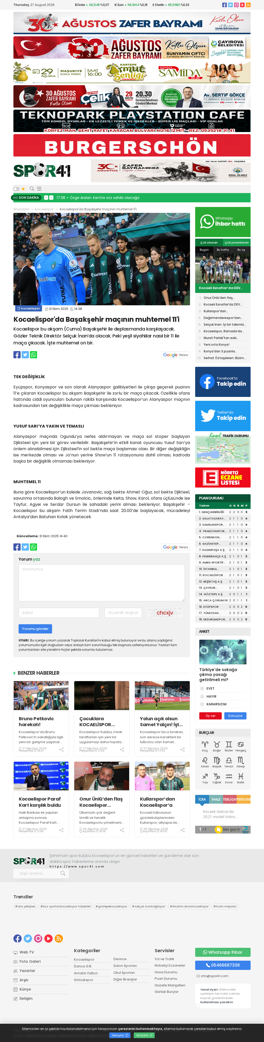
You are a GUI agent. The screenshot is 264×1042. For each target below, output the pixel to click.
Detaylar (118, 1035)
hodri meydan (224, 906)
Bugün (204, 250)
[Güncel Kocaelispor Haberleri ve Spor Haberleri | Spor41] (41, 169)
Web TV (26, 952)
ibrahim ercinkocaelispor (189, 906)
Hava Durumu (166, 972)
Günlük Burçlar (167, 991)
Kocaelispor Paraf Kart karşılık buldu (40, 802)
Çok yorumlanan (237, 242)
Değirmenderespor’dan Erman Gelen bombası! (222, 318)
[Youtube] (242, 4)
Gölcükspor (83, 979)
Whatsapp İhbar (225, 952)
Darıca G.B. (83, 966)
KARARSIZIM (217, 704)
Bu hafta (223, 250)
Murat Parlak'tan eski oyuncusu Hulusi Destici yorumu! (223, 338)
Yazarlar (27, 970)
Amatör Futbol (85, 973)
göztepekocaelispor (111, 906)
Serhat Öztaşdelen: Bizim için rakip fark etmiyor (224, 358)
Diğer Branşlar (125, 979)
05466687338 (225, 965)
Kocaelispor (44, 209)
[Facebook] (224, 4)
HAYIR (211, 696)
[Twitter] (230, 4)
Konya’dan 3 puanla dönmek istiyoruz (219, 351)
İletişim (25, 998)
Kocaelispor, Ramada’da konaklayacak (223, 331)
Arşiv (23, 980)
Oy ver (210, 716)
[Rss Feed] (248, 4)
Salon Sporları (125, 965)
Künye (25, 989)
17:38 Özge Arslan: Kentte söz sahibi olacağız (98, 197)
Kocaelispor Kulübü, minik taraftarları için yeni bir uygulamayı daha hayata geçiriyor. (100, 740)
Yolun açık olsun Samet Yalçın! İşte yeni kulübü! (161, 722)
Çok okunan (209, 242)
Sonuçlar (235, 716)
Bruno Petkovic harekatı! (36, 722)
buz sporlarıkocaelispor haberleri (65, 906)
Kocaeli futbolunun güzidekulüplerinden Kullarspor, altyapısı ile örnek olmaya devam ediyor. (158, 822)
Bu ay (241, 250)
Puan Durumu (166, 978)
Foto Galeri (29, 961)
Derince (120, 959)
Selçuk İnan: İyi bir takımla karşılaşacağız (224, 325)
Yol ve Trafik (164, 959)
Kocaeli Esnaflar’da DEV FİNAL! (222, 305)
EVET (210, 688)
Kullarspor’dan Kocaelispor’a (157, 802)
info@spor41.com (214, 976)
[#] (28, 861)
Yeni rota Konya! (216, 344)
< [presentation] (46, 197)
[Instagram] (236, 4)
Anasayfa (21, 209)
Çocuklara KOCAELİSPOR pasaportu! (95, 722)
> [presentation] (51, 197)
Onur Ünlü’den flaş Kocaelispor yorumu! (100, 802)
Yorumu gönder (35, 628)
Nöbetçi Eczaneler (170, 965)
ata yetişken (25, 906)
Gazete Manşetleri (170, 985)
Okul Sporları (124, 972)
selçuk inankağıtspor (148, 906)
